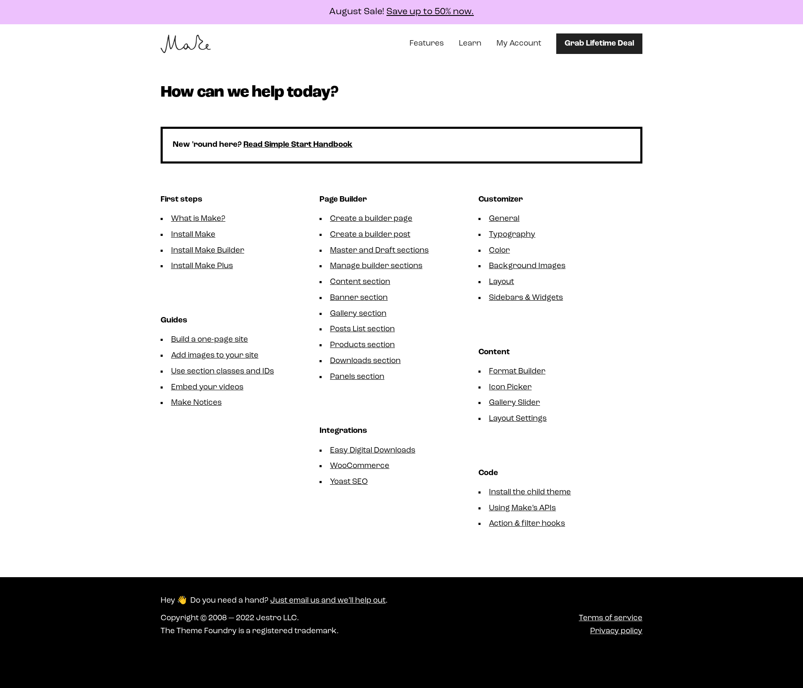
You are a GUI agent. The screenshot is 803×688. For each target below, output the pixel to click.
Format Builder (517, 372)
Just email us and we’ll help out (328, 601)
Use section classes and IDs (222, 372)
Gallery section (358, 314)
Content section (360, 282)
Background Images (527, 266)
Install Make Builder (207, 251)
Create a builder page (371, 219)
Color (499, 251)
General (504, 219)
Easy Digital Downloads (372, 451)
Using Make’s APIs (522, 508)
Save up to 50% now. (430, 12)
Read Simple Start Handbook (298, 145)
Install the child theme (530, 492)
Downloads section (365, 361)
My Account (518, 44)
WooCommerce (359, 466)
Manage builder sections (376, 266)
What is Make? (198, 219)
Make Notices (196, 403)
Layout (501, 282)
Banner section (359, 298)
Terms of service (610, 618)
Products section (362, 345)
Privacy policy (616, 631)
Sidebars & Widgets (526, 298)
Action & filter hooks (527, 524)
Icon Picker (510, 387)
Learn (470, 44)
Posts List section (362, 329)
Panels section (357, 377)
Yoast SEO (349, 482)
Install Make (193, 235)
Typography (512, 235)
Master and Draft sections (379, 251)
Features (426, 44)
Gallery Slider (514, 403)
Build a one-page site (209, 340)
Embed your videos (207, 387)
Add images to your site (214, 356)
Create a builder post (370, 235)
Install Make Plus (202, 266)
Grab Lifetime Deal (599, 44)
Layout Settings (518, 419)
